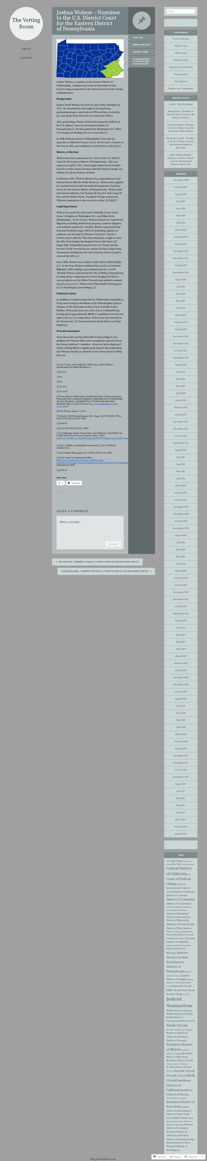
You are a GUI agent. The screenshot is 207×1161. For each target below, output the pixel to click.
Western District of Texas (178, 1142)
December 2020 (180, 507)
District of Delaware (175, 907)
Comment (113, 544)
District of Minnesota (177, 920)
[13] (76, 283)
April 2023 (181, 308)
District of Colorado (176, 895)
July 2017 (181, 791)
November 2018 (180, 684)
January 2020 (181, 585)
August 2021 (181, 450)
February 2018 (181, 741)
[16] (65, 325)
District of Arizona (184, 891)
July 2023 (181, 286)
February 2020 (181, 578)
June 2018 (180, 713)
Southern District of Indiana (176, 1098)
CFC (189, 874)
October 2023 (180, 265)
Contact (26, 58)
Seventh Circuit (176, 1075)
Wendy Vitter (178, 1121)
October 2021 (180, 436)
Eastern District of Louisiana (178, 945)
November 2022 (180, 343)
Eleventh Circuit (182, 986)
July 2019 (181, 627)
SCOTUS (170, 1071)
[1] (111, 115)
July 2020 (181, 542)
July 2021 (181, 457)
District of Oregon (174, 932)
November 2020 (180, 514)
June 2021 (180, 464)
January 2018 (181, 748)
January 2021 (181, 500)
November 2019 (180, 599)
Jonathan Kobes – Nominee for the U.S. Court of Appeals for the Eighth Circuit (105, 571)
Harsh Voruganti (141, 45)
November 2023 (180, 258)
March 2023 (180, 315)
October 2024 (180, 187)
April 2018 (181, 727)
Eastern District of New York (177, 957)
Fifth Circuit (174, 990)
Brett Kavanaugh (188, 864)
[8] (81, 227)
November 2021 (180, 429)
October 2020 (180, 521)
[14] (94, 287)
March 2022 (180, 400)
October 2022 (180, 350)
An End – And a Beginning (181, 104)
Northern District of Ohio (179, 1060)
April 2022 (181, 393)
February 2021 (181, 492)
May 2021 (180, 471)
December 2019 (180, 592)
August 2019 (181, 620)
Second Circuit (184, 1071)
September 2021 (181, 443)
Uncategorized (181, 74)
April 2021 (181, 478)
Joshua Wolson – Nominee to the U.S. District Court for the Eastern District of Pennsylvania (88, 20)
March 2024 (180, 230)
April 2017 (181, 812)
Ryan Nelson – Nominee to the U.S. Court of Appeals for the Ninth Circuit (98, 562)
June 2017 (180, 798)
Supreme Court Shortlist (181, 67)
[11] (77, 256)
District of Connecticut (178, 903)
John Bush (185, 994)
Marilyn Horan (65, 283)
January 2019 (181, 670)
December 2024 (180, 180)
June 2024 (180, 208)
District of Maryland (177, 913)
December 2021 (180, 421)
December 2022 (180, 336)
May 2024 (180, 215)
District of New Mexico (178, 928)
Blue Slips (177, 864)
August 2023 (181, 279)
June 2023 (180, 294)
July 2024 (181, 201)
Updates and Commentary (180, 88)
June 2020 (180, 549)
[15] (71, 317)
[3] (106, 132)
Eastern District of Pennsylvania (141, 60)
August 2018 (181, 699)
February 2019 (181, 663)
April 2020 (181, 564)
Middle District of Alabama (179, 1010)
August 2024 (181, 194)
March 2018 (180, 734)
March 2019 (180, 656)
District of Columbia (180, 899)
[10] (115, 241)
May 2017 (180, 805)
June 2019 (180, 635)
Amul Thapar (176, 861)
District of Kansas (179, 910)
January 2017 (181, 834)
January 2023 (181, 329)
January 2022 (181, 414)
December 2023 (180, 251)
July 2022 (181, 372)
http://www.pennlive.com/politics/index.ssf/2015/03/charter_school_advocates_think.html (97, 438)
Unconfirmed (180, 81)
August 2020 (181, 535)
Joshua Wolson (141, 64)
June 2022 (180, 379)
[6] (97, 182)
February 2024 (181, 237)
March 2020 (180, 571)
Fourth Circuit (174, 994)
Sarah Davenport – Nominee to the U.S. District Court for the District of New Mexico (180, 128)
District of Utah (180, 939)
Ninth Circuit (177, 1025)
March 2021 (180, 485)
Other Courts (181, 53)
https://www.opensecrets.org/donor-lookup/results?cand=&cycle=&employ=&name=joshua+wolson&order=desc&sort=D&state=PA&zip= (96, 461)
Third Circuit (180, 1117)
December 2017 (180, 755)
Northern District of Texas (178, 1067)
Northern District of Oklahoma (177, 1064)
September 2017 (181, 777)
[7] (115, 200)
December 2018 (180, 677)
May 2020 (180, 556)
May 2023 (180, 301)
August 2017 (181, 784)
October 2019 (180, 606)
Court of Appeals (181, 38)
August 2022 (181, 365)
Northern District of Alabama (179, 1030)
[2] (73, 129)
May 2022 (180, 386)
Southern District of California (178, 1085)
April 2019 (181, 649)
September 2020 (181, 528)
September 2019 (181, 613)
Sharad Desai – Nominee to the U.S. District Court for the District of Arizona (181, 114)
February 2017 (181, 826)
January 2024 (181, 244)
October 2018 (180, 691)
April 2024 (181, 222)
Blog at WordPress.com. (103, 1159)
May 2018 (180, 720)
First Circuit (188, 990)
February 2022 (181, 407)
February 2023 (181, 322)
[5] (119, 146)
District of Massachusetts (178, 917)
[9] (103, 234)
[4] (94, 142)
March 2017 (180, 819)
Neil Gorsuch (187, 1021)
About (26, 49)
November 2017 (180, 762)
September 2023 (181, 272)
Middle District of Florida (179, 1014)
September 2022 (181, 357)
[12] (59, 265)
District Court (140, 52)
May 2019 (180, 642)
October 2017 (180, 770)
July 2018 (181, 706)
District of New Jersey (180, 924)
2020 (168, 861)
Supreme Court (180, 60)
